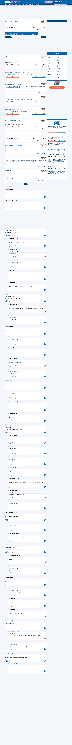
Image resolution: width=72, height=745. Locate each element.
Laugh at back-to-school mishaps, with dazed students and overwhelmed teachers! (21, 34)
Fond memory (8, 170)
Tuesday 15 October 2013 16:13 (13, 568)
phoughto (11, 663)
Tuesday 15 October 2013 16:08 (10, 230)
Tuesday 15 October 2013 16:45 (13, 525)
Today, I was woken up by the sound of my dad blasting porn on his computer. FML (19, 99)
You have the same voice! (11, 83)
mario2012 (12, 358)
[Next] (29, 675)
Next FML (43, 37)
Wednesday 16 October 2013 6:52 (14, 644)
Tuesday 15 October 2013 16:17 (13, 339)
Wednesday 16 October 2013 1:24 (14, 503)
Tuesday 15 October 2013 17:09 (13, 317)
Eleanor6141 (12, 282)
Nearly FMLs (37, 4)
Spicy (13, 4)
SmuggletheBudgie (9, 200)
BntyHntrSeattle (9, 294)
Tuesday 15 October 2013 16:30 (13, 666)
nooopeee (8, 380)
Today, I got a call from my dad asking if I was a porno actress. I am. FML (17, 111)
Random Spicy (18, 4)
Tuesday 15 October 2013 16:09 (10, 296)
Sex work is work (9, 108)
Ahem (6, 56)
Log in (66, 1)
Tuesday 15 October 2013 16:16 (13, 262)
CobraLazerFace (13, 533)
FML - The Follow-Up (30, 4)
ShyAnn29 (11, 249)
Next (25, 184)
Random (9, 4)
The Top (23, 4)
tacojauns (8, 425)
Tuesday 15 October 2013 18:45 (13, 633)
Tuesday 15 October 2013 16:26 (13, 448)
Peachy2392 (12, 238)
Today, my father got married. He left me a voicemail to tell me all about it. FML (18, 74)
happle (11, 467)
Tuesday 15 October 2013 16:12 (9, 192)
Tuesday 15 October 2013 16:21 (13, 350)
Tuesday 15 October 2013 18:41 (13, 371)
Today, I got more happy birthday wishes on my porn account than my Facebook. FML (57, 144)
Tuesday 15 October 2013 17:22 (13, 470)
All (5, 4)
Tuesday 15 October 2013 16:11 (9, 203)
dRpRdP (7, 653)
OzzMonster (12, 401)
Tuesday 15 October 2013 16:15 (13, 251)
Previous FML (8, 37)
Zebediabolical (12, 369)
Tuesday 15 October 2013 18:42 (13, 480)
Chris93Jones (12, 490)
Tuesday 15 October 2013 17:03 (13, 393)
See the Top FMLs (57, 87)
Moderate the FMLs (58, 1)
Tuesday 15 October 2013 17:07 (13, 459)
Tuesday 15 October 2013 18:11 (13, 273)
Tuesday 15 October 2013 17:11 (13, 404)
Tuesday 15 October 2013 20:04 (13, 492)
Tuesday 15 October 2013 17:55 (13, 601)
